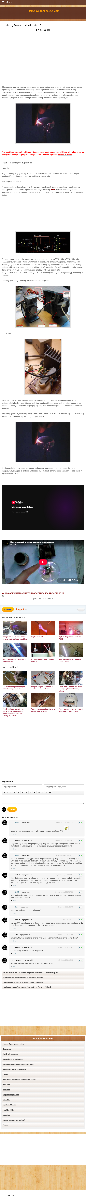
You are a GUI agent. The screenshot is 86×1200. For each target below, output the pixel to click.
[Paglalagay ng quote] (42, 792)
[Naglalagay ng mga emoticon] (30, 792)
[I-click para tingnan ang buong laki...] (43, 144)
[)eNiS (17, 822)
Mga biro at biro (8, 1110)
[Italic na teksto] (7, 792)
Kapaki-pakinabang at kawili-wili (14, 1069)
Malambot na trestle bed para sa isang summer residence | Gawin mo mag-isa (30, 973)
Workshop (6, 1090)
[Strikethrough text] (14, 792)
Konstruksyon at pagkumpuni (13, 1059)
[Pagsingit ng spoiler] (50, 792)
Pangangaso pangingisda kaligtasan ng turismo (19, 1080)
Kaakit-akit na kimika (10, 1054)
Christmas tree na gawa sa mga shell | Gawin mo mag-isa (23, 982)
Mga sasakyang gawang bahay (13, 1044)
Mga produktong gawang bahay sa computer (18, 1064)
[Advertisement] (43, 47)
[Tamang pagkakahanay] (26, 792)
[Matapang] (4, 792)
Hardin (5, 1074)
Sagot (14, 834)
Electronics (7, 1049)
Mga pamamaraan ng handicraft (14, 1120)
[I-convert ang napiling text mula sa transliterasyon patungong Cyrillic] (46, 792)
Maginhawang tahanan (11, 1095)
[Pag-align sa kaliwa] (19, 792)
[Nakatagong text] (39, 792)
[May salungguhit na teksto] (11, 792)
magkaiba (6, 1115)
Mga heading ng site (43, 1039)
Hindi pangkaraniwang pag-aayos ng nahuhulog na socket (23, 977)
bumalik (9, 609)
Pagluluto (6, 1085)
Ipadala (12, 809)
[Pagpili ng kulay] (35, 792)
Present (5, 1125)
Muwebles (6, 1100)
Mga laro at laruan (9, 1105)
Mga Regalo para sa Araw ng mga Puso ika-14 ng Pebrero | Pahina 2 (27, 987)
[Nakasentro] (22, 792)
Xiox (16, 907)
